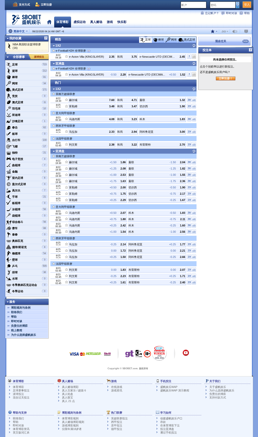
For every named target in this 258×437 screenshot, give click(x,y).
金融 (28, 171)
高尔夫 (28, 190)
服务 (12, 302)
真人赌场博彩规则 (73, 421)
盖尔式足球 (28, 184)
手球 (29, 196)
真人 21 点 (68, 400)
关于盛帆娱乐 (217, 386)
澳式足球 (29, 102)
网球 (29, 83)
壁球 (28, 259)
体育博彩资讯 (21, 428)
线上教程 (16, 330)
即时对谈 (231, 13)
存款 (163, 421)
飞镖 (29, 146)
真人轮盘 (67, 393)
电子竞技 (28, 158)
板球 (28, 133)
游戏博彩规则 (70, 425)
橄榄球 (29, 253)
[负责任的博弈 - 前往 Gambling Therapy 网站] (129, 355)
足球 (29, 64)
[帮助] (46, 38)
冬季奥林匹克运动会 (28, 284)
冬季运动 (28, 291)
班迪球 (28, 114)
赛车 (29, 228)
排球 (29, 272)
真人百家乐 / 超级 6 (74, 390)
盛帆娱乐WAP (168, 386)
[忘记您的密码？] (238, 5)
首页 (49, 21)
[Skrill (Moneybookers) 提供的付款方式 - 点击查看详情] (107, 356)
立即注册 (46, 4)
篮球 (29, 70)
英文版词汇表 (21, 432)
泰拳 (28, 234)
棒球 (29, 77)
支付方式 (24, 4)
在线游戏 (116, 386)
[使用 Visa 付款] (74, 356)
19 (189, 106)
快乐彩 (121, 22)
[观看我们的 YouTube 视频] (186, 355)
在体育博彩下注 (170, 425)
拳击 (29, 127)
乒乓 (29, 265)
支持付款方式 (217, 397)
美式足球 (29, 89)
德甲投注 (116, 428)
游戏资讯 (116, 390)
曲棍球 (28, 165)
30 (189, 99)
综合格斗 (29, 221)
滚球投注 (39, 56)
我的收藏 (15, 38)
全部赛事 (19, 57)
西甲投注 (116, 421)
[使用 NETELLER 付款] (94, 356)
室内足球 (28, 177)
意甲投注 (116, 425)
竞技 (28, 95)
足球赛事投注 (21, 390)
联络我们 (16, 312)
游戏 (110, 22)
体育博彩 (18, 386)
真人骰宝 (67, 397)
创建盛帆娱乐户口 (171, 418)
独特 (29, 152)
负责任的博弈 (19, 325)
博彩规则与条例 (20, 307)
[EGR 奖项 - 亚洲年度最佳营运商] (159, 353)
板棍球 (28, 203)
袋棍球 (28, 215)
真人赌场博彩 (70, 386)
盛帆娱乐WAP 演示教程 (174, 390)
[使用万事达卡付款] (82, 356)
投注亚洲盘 (167, 428)
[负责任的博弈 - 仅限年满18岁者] (147, 355)
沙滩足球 (28, 121)
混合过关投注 (21, 397)
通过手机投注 (168, 432)
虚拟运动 (80, 22)
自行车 (29, 140)
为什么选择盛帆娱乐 (23, 334)
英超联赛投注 (119, 418)
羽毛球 (29, 108)
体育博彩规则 (70, 418)
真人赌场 (96, 22)
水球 (28, 278)
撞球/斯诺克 (28, 247)
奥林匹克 (28, 240)
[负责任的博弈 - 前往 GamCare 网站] (139, 355)
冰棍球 (29, 209)
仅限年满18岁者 (72, 428)
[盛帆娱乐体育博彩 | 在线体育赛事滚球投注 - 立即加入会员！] (25, 21)
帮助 (247, 13)
